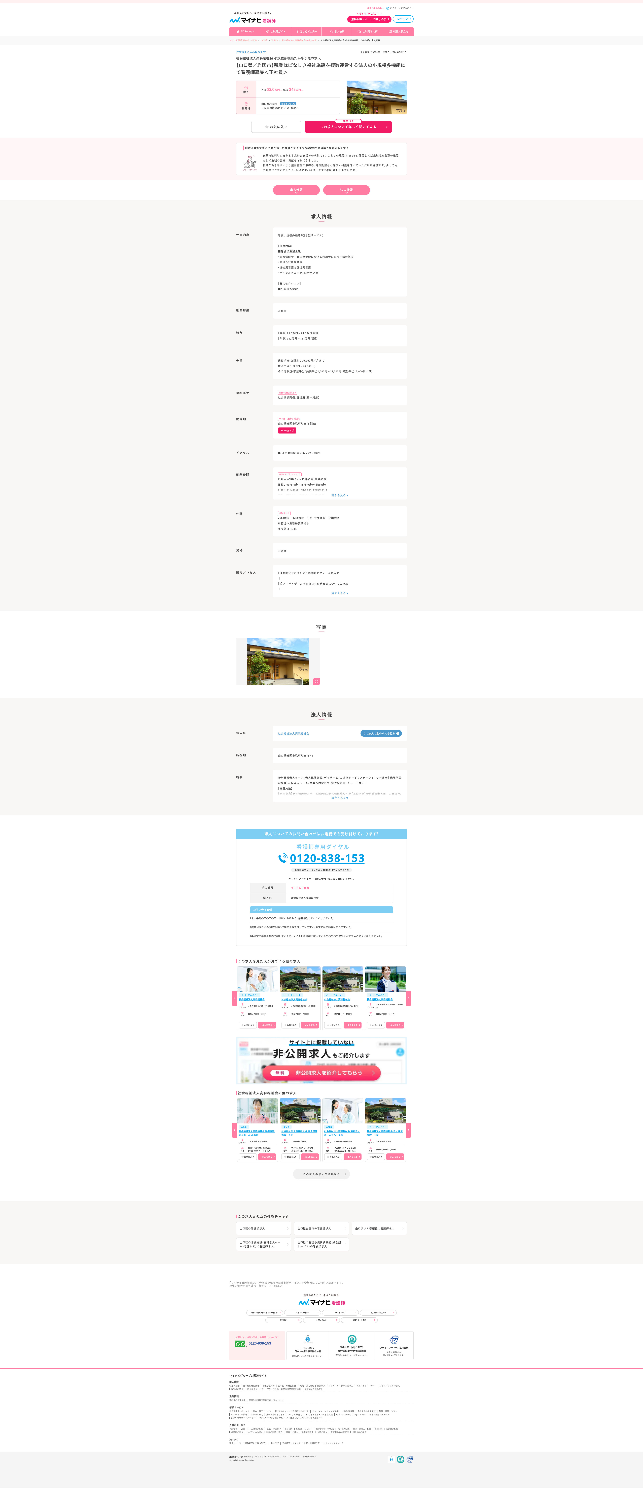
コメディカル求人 (255, 1432)
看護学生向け (269, 1386)
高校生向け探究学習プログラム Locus (266, 1400)
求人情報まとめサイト (239, 1411)
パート (373, 1386)
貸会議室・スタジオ (291, 1443)
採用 (284, 1456)
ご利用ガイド (277, 31)
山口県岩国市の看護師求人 (314, 1228)
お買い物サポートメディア (243, 1418)
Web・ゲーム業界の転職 (252, 1429)
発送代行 (275, 1443)
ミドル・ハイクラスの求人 (341, 1386)
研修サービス (235, 1443)
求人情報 (296, 189)
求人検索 (339, 31)
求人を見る (267, 1025)
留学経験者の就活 (251, 1386)
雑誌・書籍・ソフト (388, 1411)
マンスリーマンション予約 (271, 1418)
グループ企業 (295, 1456)
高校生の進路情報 (237, 1400)
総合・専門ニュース (262, 1411)
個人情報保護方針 (309, 1456)
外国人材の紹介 (359, 1432)
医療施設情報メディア (380, 1414)
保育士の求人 (292, 1432)
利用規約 (283, 1320)
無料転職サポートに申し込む (368, 19)
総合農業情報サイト (275, 1414)
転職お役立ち (400, 31)
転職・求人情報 (307, 1386)
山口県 (264, 40)
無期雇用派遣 (308, 1432)
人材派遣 (233, 1429)
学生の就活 (234, 1386)
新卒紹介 (289, 1429)
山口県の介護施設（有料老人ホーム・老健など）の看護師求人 (260, 1244)
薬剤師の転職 (392, 1429)
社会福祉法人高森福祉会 (251, 52)
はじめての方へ (308, 31)
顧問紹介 (379, 1429)
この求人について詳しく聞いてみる (348, 125)
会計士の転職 (343, 1429)
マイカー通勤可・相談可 (289, 418)
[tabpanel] (377, 103)
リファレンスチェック (334, 1443)
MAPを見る (286, 430)
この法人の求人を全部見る (321, 1174)
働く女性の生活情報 (367, 1411)
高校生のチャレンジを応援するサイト (292, 1411)
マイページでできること (402, 8)
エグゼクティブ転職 (325, 1429)
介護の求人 (322, 1432)
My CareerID (360, 1414)
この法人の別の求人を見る (379, 733)
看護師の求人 (237, 1432)
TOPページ (247, 31)
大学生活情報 (348, 1411)
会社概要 (247, 1456)
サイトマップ (340, 1313)
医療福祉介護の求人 (314, 1389)
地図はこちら (287, 103)
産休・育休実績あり (287, 392)
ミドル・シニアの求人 (390, 1386)
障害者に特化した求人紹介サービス (247, 1389)
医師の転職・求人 (274, 1432)
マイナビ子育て (295, 1414)
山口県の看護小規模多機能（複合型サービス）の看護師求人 (319, 1244)
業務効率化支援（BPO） (256, 1443)
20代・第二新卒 (274, 1429)
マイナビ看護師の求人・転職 (243, 40)
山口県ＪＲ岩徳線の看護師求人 (375, 1228)
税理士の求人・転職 (362, 1429)
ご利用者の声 (370, 31)
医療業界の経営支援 (340, 1432)
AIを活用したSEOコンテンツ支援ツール (305, 1418)
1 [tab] (377, 111)
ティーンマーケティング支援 (325, 1411)
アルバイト (361, 1386)
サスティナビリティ (271, 1456)
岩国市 (274, 40)
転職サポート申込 (359, 1320)
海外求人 (321, 1386)
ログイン (402, 18)
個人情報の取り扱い (378, 1313)
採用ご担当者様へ (375, 8)
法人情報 (346, 189)
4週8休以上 (284, 513)
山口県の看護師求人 (252, 1228)
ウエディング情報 (239, 1414)
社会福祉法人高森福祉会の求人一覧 (299, 40)
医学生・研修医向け (287, 1386)
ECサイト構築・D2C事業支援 (319, 1414)
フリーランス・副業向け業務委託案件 (284, 1389)
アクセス (257, 1456)
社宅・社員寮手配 (312, 1443)
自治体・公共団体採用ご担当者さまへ (265, 1313)
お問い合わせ (321, 1320)
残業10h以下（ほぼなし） (289, 474)
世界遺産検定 (257, 1414)
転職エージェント (304, 1429)
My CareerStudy (343, 1414)
